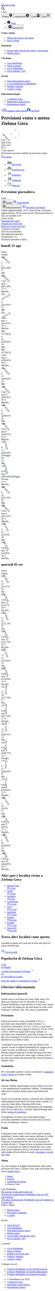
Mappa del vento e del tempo (20, 38)
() (11, 223)
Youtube (42, 1274)
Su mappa (7, 157)
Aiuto (13, 23)
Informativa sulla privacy (18, 101)
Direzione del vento (10, 221)
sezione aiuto (13, 1171)
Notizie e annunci (15, 86)
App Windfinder (14, 63)
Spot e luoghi (13, 40)
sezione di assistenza (16, 1112)
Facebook (34, 110)
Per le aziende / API (16, 71)
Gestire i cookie (14, 89)
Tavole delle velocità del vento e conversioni (27, 50)
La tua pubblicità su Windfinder (21, 83)
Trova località (11, 952)
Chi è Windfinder (15, 68)
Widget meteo (13, 53)
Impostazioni (17, 28)
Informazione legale (16, 104)
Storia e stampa (14, 66)
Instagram (42, 1271)
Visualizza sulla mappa (16, 110)
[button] (27, 9)
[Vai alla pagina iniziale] (1, 2)
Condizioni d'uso (15, 99)
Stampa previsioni (13, 208)
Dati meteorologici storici (18, 81)
